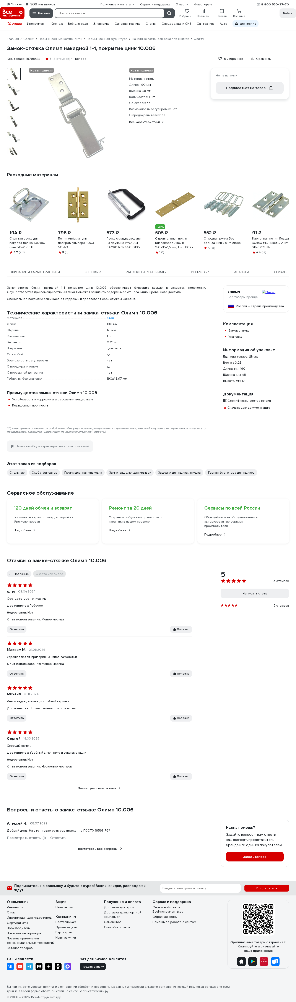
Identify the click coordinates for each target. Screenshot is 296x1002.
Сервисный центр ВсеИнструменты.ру (168, 909)
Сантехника (206, 24)
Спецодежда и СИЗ (177, 24)
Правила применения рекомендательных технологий (31, 940)
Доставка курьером (119, 907)
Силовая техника (127, 24)
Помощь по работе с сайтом (174, 922)
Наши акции (64, 907)
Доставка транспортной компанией (122, 914)
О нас (11, 912)
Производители (19, 928)
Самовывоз (112, 922)
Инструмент (36, 24)
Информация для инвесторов (29, 917)
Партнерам (63, 932)
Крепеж (57, 24)
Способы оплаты (117, 927)
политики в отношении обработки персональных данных (84, 987)
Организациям (66, 927)
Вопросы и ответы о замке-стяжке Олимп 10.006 (70, 809)
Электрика (101, 24)
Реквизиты (15, 907)
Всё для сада (78, 24)
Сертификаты (17, 923)
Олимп (234, 292)
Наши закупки (65, 937)
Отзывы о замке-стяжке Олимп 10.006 (56, 560)
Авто (223, 24)
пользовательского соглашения (153, 987)
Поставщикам (65, 922)
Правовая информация (24, 933)
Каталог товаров (20, 948)
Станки (151, 24)
